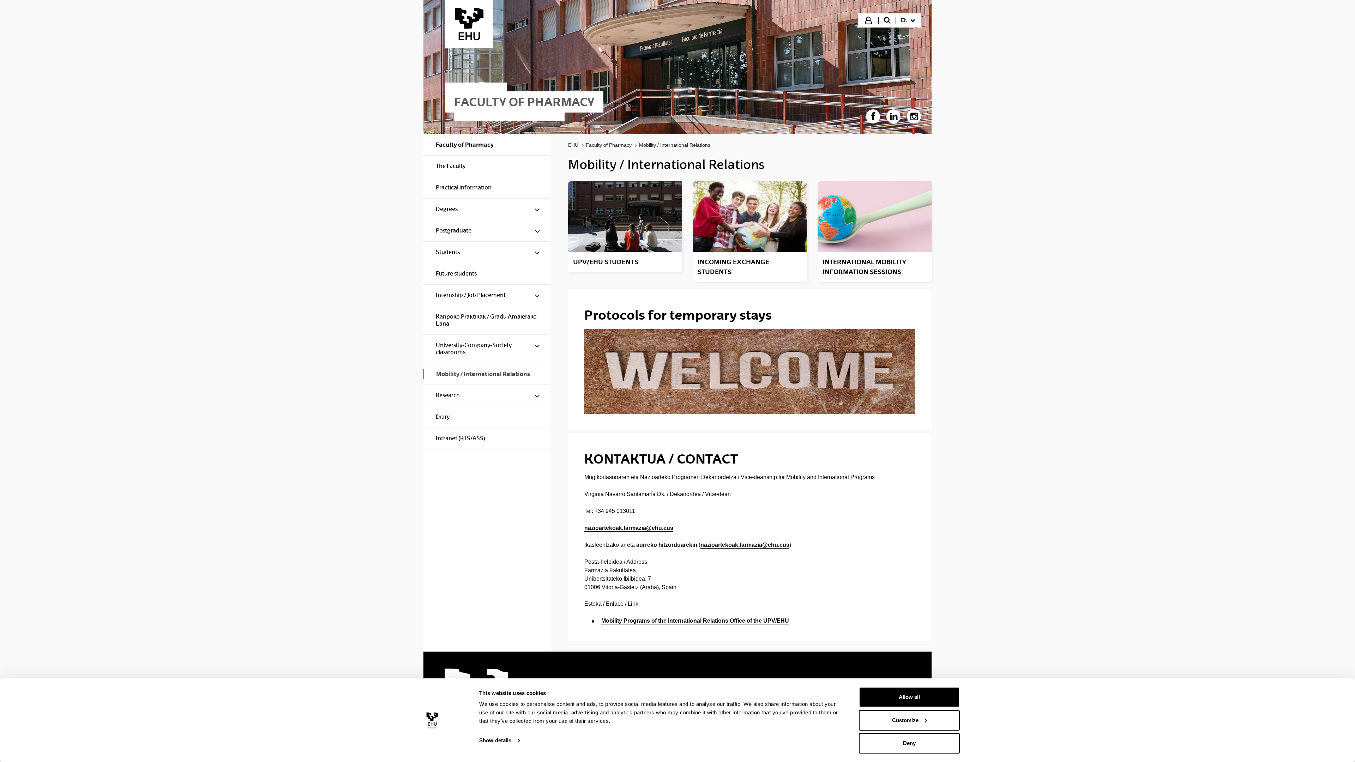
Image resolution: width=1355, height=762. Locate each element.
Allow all (909, 697)
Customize (905, 720)
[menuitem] (908, 20)
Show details (495, 740)
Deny (909, 743)
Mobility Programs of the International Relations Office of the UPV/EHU (695, 621)
